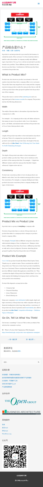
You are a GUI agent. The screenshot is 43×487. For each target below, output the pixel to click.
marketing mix (27, 97)
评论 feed (5, 431)
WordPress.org (6, 434)
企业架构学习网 (9, 2)
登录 (19, 351)
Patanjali (12, 241)
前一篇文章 (12, 339)
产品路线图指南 (7, 387)
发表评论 (17, 50)
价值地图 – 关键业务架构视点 (11, 374)
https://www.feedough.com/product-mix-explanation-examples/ (21, 332)
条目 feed (5, 428)
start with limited (20, 300)
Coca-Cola (5, 261)
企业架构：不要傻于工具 (10, 381)
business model (19, 99)
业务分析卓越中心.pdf (9, 384)
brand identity (29, 307)
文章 (11, 50)
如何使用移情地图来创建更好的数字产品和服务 (17, 378)
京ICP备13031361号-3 (21, 480)
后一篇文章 (30, 339)
